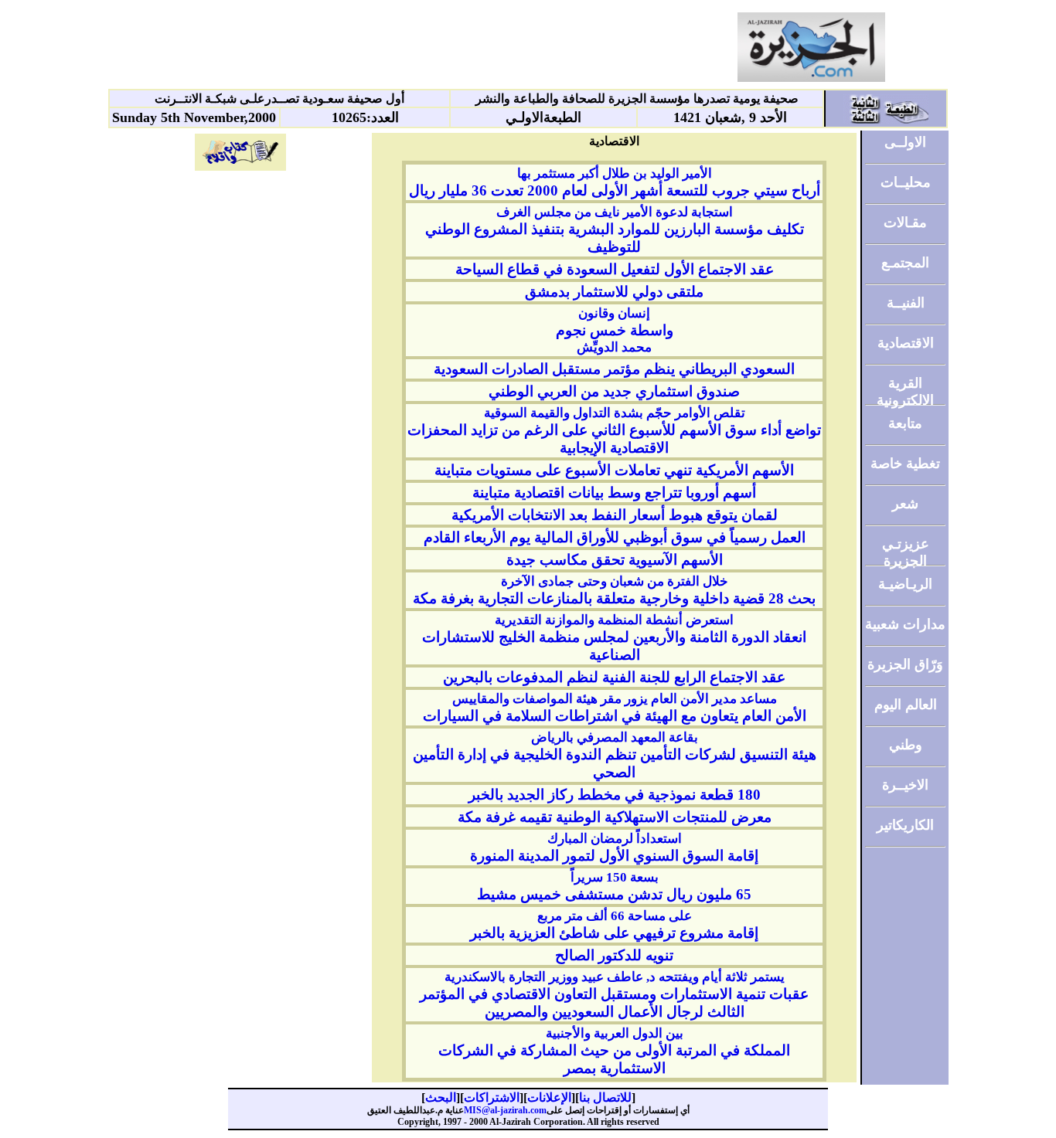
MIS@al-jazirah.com (505, 1110)
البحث (440, 1097)
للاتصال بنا (605, 1097)
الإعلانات (549, 1097)
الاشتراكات (491, 1097)
